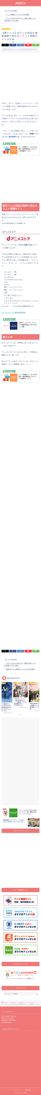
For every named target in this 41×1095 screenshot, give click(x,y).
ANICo (20, 3)
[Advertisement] (20, 79)
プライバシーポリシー (16, 1090)
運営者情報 (28, 1090)
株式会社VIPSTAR (9, 1020)
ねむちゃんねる (7, 1018)
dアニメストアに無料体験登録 (13, 312)
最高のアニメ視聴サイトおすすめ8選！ (20, 669)
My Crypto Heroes (9, 1016)
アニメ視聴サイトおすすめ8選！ (18, 14)
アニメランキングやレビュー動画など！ (20, 978)
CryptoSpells (7, 1022)
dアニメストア (6, 29)
